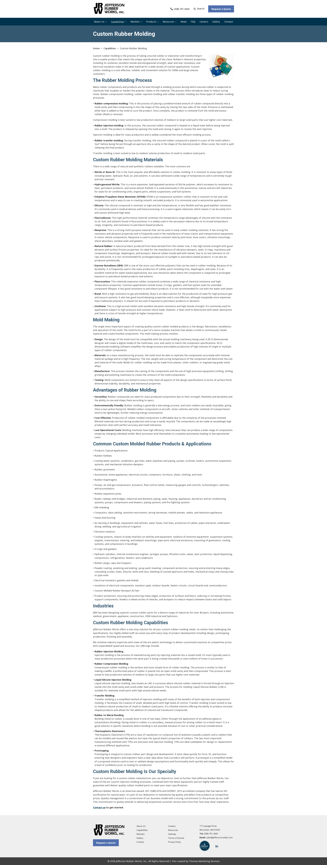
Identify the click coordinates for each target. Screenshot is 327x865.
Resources (168, 21)
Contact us (99, 807)
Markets (135, 21)
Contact (228, 21)
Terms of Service (176, 838)
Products (151, 21)
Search (198, 8)
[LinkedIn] (216, 846)
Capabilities (117, 21)
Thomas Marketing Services (204, 861)
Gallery (216, 21)
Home (96, 48)
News (184, 21)
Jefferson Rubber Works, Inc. (131, 861)
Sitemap (172, 834)
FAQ (193, 21)
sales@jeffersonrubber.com (219, 837)
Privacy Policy (174, 842)
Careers (204, 21)
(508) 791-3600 (211, 833)
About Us (99, 21)
